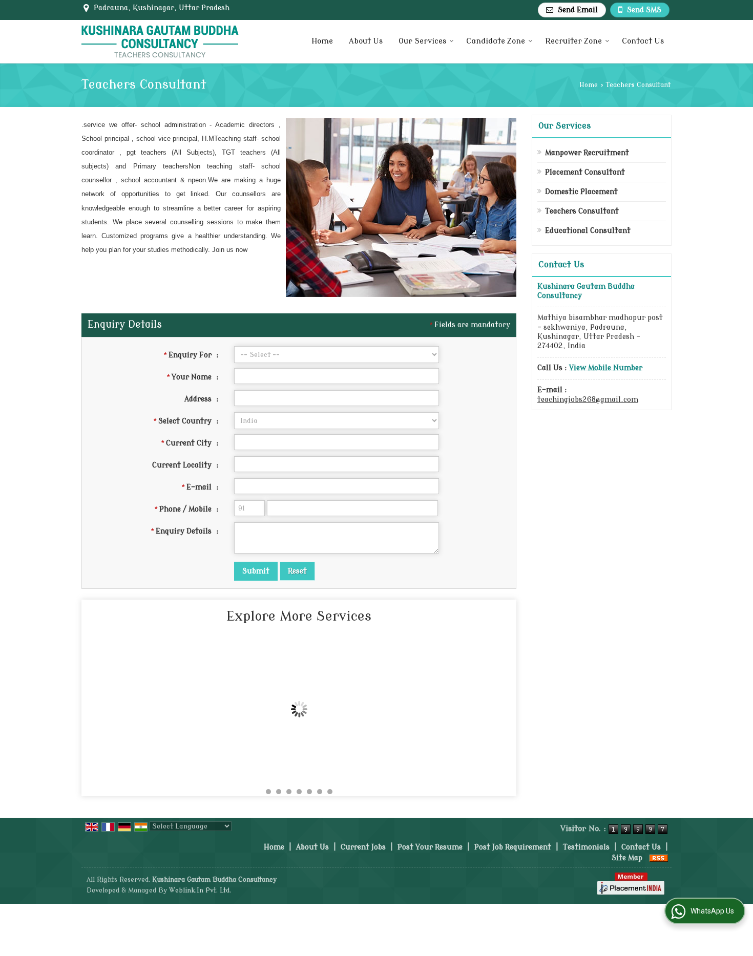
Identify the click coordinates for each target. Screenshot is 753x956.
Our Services (422, 41)
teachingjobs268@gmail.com (587, 399)
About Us (366, 41)
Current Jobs (363, 847)
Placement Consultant (585, 172)
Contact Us (643, 41)
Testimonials (586, 847)
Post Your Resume (430, 847)
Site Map (627, 858)
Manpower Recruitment (587, 153)
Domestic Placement (581, 192)
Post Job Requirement (512, 847)
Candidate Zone (495, 41)
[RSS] (659, 858)
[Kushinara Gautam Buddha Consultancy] (160, 41)
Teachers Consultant (582, 211)
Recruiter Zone (573, 41)
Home (322, 41)
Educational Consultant (588, 231)
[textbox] (336, 442)
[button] (605, 368)
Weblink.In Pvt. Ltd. (200, 890)
